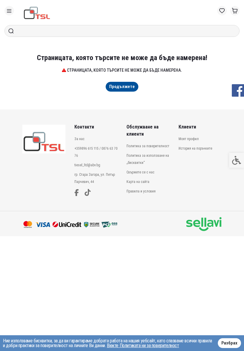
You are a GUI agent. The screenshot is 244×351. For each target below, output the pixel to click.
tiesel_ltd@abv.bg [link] (87, 165)
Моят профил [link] (189, 139)
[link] (9, 10)
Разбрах (229, 343)
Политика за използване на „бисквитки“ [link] (147, 159)
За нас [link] (79, 139)
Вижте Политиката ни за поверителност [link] (143, 345)
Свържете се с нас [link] (140, 172)
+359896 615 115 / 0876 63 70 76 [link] (96, 152)
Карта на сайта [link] (137, 182)
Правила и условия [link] (141, 191)
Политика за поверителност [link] (147, 146)
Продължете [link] (122, 86)
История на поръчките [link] (195, 148)
